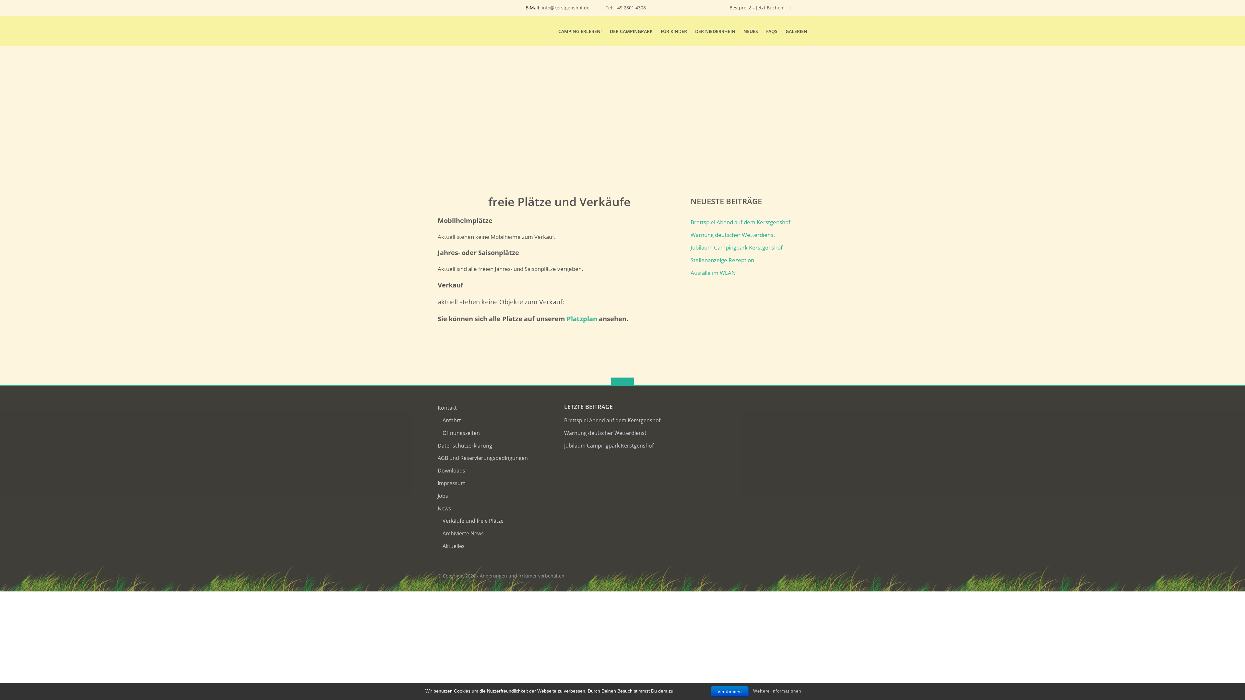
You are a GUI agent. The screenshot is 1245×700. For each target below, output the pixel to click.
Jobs (443, 495)
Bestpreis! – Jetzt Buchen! (757, 8)
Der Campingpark (631, 31)
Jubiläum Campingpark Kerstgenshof (737, 247)
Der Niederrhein (715, 31)
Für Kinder (674, 31)
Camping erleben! (580, 31)
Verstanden (729, 691)
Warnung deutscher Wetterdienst (733, 235)
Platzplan (582, 318)
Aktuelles (454, 546)
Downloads (451, 470)
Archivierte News (463, 533)
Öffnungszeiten (461, 433)
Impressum (452, 483)
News (444, 508)
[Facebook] (684, 8)
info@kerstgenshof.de (565, 8)
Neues (750, 31)
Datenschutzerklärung (465, 445)
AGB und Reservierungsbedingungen (483, 457)
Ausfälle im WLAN (713, 272)
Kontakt (447, 407)
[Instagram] (694, 8)
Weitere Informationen (777, 691)
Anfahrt (452, 420)
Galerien (796, 31)
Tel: (610, 8)
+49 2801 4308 (630, 8)
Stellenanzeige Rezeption (722, 260)
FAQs (771, 31)
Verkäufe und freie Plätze (473, 520)
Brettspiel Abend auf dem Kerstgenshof (740, 222)
